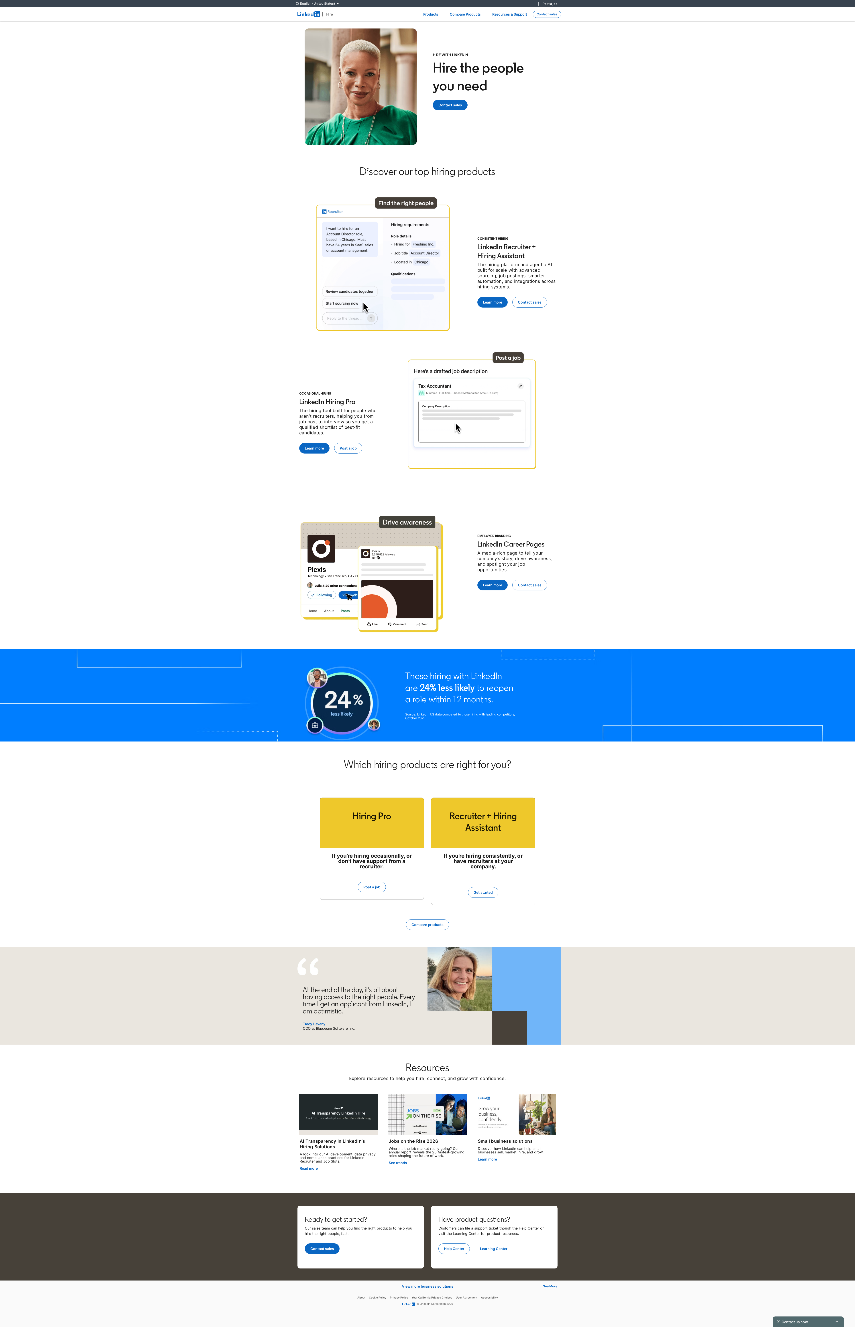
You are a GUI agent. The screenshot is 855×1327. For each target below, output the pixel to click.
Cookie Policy (377, 1297)
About (361, 1297)
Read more (309, 1168)
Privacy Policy (399, 1297)
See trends (398, 1163)
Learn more (487, 1159)
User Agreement (466, 1297)
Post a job (550, 4)
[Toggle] (836, 1321)
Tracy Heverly (314, 1024)
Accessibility (489, 1297)
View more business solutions (427, 1286)
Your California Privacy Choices (432, 1297)
